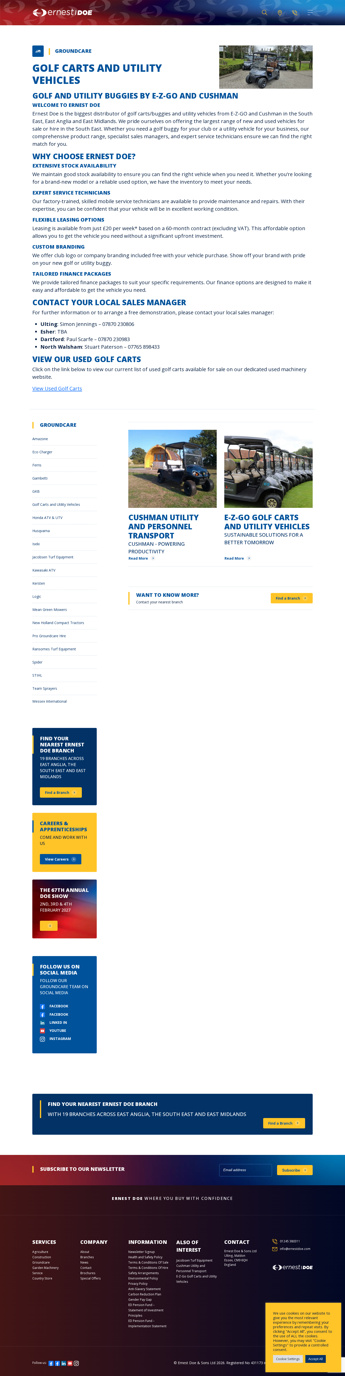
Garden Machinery (45, 1268)
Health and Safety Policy (145, 1257)
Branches (87, 1257)
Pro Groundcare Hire (49, 635)
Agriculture (40, 1252)
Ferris (36, 465)
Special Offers (90, 1278)
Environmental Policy (143, 1278)
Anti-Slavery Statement (144, 1289)
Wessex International (49, 701)
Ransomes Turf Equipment (54, 649)
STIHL (37, 675)
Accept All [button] (315, 1359)
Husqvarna (41, 530)
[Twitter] (57, 1362)
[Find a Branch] (280, 13)
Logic (36, 596)
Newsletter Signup (141, 1252)
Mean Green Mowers (49, 609)
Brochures (87, 1273)
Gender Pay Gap (140, 1299)
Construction (41, 1257)
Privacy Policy (137, 1284)
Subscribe (291, 1170)
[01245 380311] (294, 12)
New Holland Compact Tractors (58, 622)
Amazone (40, 438)
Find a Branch (288, 598)
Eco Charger (42, 451)
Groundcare (73, 51)
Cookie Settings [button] (288, 1359)
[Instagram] (76, 1362)
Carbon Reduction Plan (144, 1294)
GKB (36, 491)
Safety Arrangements (143, 1273)
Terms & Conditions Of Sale (148, 1262)
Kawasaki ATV (43, 570)
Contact (85, 1268)
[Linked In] (63, 1362)
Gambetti (39, 478)
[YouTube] (69, 1362)
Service (37, 1273)
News (84, 1262)
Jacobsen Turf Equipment (52, 557)
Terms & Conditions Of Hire (148, 1268)
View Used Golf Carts (57, 388)
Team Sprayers (44, 688)
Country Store (42, 1278)
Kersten (38, 583)
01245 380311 (290, 1241)
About (84, 1252)
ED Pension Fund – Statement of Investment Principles (145, 1310)
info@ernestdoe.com (295, 1249)
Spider (37, 662)
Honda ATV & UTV (47, 517)
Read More (138, 558)
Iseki (36, 543)
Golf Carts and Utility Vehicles (56, 504)
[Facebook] (51, 1362)
